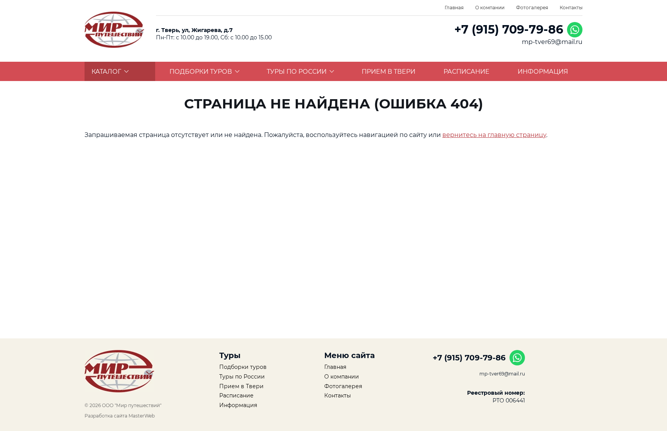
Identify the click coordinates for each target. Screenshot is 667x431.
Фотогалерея (532, 7)
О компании (489, 7)
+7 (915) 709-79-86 (508, 29)
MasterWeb (142, 416)
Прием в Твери (388, 71)
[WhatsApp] (574, 29)
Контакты (571, 7)
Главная (454, 7)
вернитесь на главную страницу (494, 135)
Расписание (466, 71)
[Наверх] (61, 396)
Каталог (106, 71)
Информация (543, 71)
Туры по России (297, 71)
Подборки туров (200, 71)
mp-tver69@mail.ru (552, 42)
